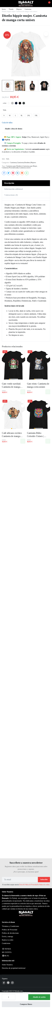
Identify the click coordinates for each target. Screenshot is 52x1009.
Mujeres (19, 9)
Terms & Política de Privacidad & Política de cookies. (34, 885)
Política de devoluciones (10, 933)
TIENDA (7, 949)
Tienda (11, 9)
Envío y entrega (7, 936)
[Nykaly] (26, 3)
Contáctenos (6, 943)
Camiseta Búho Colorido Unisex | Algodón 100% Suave (37, 436)
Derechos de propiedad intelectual (13, 968)
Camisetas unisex (25, 167)
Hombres (27, 162)
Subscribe (44, 879)
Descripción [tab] (9, 183)
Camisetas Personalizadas (10, 167)
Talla (4, 110)
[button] (47, 3)
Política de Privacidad (9, 930)
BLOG (6, 956)
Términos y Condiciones (10, 926)
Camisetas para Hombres (14, 166)
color (4, 103)
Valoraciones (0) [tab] (11, 195)
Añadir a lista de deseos (13, 129)
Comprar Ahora (26, 1004)
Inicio (4, 9)
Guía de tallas (7, 122)
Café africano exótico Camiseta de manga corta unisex (12, 436)
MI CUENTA (6, 952)
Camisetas (28, 9)
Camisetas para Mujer (30, 166)
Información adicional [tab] (13, 189)
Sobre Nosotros (7, 965)
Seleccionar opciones (23, 392)
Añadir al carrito (39, 997)
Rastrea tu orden (7, 940)
